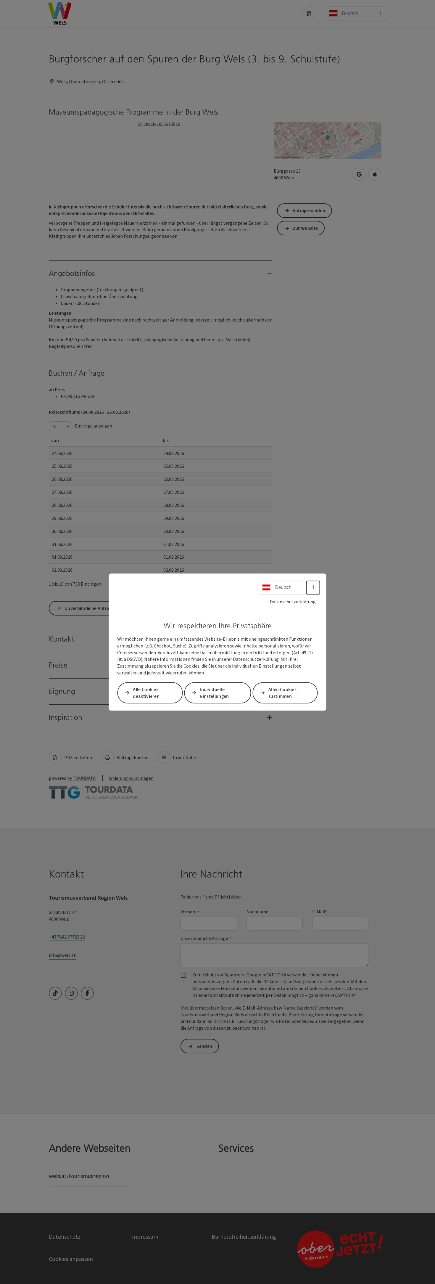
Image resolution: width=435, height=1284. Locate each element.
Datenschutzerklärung (293, 602)
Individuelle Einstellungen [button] (214, 692)
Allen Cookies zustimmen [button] (282, 692)
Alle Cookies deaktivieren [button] (146, 692)
